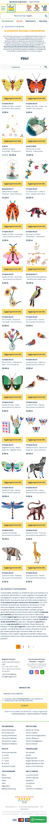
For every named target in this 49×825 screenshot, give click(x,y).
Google (44, 714)
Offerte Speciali (32, 778)
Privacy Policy (24, 699)
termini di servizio (34, 714)
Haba (4, 780)
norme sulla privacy (19, 714)
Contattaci (30, 783)
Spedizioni (30, 780)
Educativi (43, 21)
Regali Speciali (31, 758)
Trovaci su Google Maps (10, 814)
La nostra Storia (32, 775)
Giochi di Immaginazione (36, 735)
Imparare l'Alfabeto (9, 744)
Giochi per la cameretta (14, 26)
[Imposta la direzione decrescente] (45, 67)
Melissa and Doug (9, 789)
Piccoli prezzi (7, 21)
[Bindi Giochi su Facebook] (31, 672)
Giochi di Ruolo (31, 744)
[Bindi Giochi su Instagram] (37, 672)
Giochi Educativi (8, 733)
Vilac (4, 783)
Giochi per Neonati (9, 752)
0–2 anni (5, 755)
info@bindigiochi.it (9, 677)
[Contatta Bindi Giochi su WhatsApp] (42, 672)
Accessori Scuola (8, 766)
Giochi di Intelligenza (34, 741)
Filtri (24, 59)
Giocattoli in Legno (9, 741)
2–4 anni (5, 758)
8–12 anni (5, 763)
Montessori (31, 21)
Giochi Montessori (9, 730)
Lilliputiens (6, 786)
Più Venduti (30, 752)
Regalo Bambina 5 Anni (35, 763)
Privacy (29, 786)
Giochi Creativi (31, 733)
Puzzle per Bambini (9, 735)
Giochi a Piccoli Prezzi (34, 766)
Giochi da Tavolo (32, 730)
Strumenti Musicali (9, 738)
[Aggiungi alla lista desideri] (21, 74)
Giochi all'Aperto (32, 738)
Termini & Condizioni (34, 789)
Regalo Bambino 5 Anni (35, 761)
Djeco (4, 775)
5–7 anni (5, 761)
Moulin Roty (6, 778)
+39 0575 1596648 (9, 674)
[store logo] (11, 8)
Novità (19, 21)
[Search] (46, 16)
